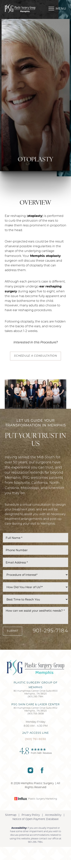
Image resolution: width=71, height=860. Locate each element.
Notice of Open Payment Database (35, 819)
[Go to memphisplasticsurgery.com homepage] (20, 8)
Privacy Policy (31, 815)
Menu (61, 8)
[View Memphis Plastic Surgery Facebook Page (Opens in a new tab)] (42, 772)
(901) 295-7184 (35, 697)
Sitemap (10, 815)
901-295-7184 (50, 631)
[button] (51, 8)
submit (12, 631)
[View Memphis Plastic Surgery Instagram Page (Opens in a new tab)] (30, 772)
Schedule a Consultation (35, 356)
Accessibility (53, 815)
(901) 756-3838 (35, 714)
